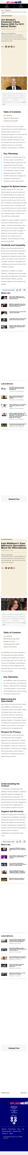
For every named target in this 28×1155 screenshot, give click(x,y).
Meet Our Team (17, 1131)
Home (2, 10)
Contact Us (5, 1133)
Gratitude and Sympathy (10, 121)
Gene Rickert (9, 554)
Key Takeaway (7, 115)
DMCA (11, 1133)
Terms (18, 1129)
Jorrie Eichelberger (10, 33)
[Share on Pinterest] (12, 47)
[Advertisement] (14, 1153)
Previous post (5, 1092)
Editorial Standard (6, 1131)
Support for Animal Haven (11, 118)
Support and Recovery (10, 647)
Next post (23, 1092)
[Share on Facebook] (6, 47)
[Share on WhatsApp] (14, 47)
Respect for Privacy (9, 641)
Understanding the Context (11, 644)
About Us (4, 1129)
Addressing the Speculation (11, 639)
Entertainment (8, 10)
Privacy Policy (12, 1129)
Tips (23, 1129)
